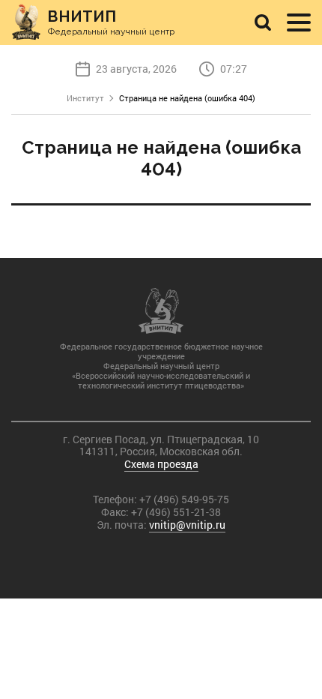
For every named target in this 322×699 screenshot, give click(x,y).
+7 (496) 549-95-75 (184, 499)
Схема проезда (161, 464)
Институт (85, 98)
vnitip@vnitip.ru (187, 525)
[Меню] (299, 23)
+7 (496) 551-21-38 (176, 512)
